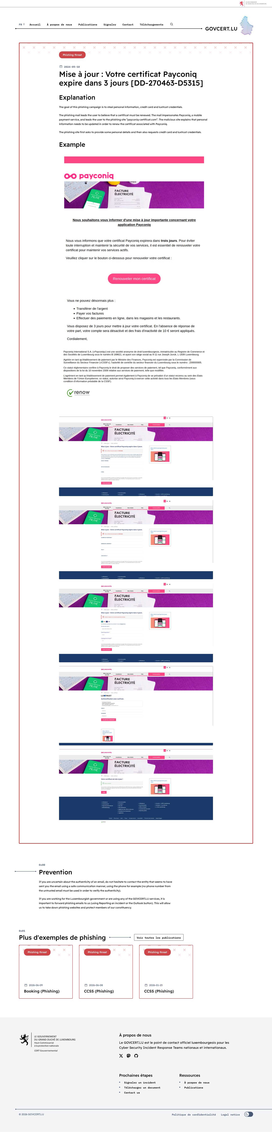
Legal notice (230, 1114)
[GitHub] (136, 1056)
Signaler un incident (140, 1082)
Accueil (35, 24)
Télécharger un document (142, 1087)
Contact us (132, 1092)
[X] (121, 1056)
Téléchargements (151, 24)
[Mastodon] (128, 1056)
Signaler (110, 24)
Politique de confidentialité (194, 1114)
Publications (87, 24)
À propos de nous (59, 24)
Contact (127, 24)
